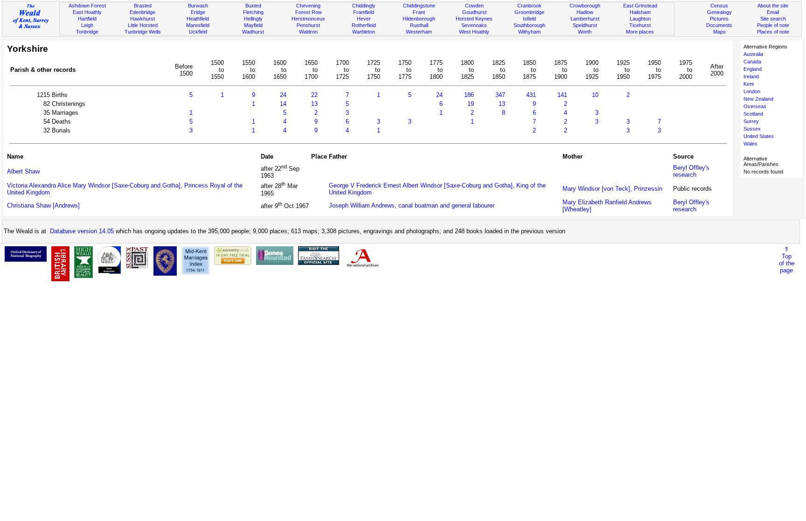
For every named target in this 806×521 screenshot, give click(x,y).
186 (469, 94)
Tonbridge (87, 32)
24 (283, 94)
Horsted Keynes (474, 18)
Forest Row (308, 12)
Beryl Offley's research (691, 171)
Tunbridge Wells (143, 32)
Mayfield (253, 25)
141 (562, 94)
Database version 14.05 (82, 231)
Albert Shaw (23, 171)
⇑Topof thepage (786, 260)
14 (283, 103)
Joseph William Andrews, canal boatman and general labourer (411, 205)
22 (314, 94)
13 (314, 103)
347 (500, 94)
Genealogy (719, 12)
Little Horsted (143, 25)
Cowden (474, 5)
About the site (772, 5)
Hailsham (640, 12)
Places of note (773, 32)
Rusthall (419, 25)
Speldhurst (585, 25)
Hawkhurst (142, 18)
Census (719, 5)
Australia (753, 54)
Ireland (751, 76)
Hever (364, 18)
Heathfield (198, 18)
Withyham (529, 32)
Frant (419, 12)
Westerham (419, 32)
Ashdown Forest (87, 5)
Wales (750, 143)
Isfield (529, 18)
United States (758, 136)
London (751, 91)
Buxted (253, 5)
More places (640, 32)
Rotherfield (364, 25)
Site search (773, 18)
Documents (719, 25)
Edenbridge (142, 12)
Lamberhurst (584, 18)
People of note (773, 25)
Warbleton (363, 32)
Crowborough (585, 5)
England (752, 69)
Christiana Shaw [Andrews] (43, 205)
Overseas (754, 106)
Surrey (751, 121)
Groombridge (529, 12)
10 (595, 94)
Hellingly (253, 18)
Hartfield (87, 18)
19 (470, 103)
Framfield (363, 12)
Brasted (143, 5)
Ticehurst (640, 25)
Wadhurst (253, 32)
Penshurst (308, 25)
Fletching (253, 12)
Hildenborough (419, 18)
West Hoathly (474, 32)
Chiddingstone (419, 5)
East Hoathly (87, 12)
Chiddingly (363, 5)
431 (531, 94)
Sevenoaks (474, 25)
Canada (752, 61)
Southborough (529, 25)
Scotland (753, 114)
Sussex (752, 129)
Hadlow (585, 12)
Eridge (198, 12)
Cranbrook (529, 5)
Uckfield (198, 32)
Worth (584, 32)
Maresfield (197, 25)
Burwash (198, 5)
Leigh (87, 25)
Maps (719, 32)
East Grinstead (640, 5)
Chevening (308, 5)
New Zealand (758, 99)
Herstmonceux (308, 18)
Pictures (719, 18)
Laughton (640, 18)
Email (773, 12)
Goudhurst (474, 12)
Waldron (308, 32)
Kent (748, 84)
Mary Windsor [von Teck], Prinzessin (612, 188)
